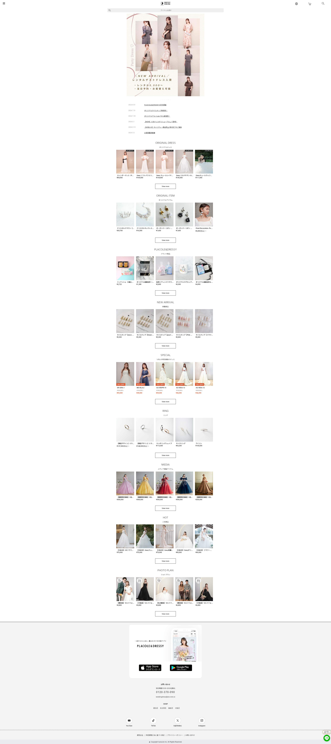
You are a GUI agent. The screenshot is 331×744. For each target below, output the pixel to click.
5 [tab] (168, 99)
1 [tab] (161, 99)
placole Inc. (163, 742)
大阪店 (177, 708)
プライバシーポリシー (175, 735)
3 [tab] (164, 99)
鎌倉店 (170, 708)
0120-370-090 (165, 692)
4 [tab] (166, 99)
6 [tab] (170, 99)
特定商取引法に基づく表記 (155, 735)
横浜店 (155, 708)
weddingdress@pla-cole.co (165, 697)
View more (165, 186)
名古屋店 (163, 708)
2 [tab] (163, 99)
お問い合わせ (190, 735)
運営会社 (140, 735)
